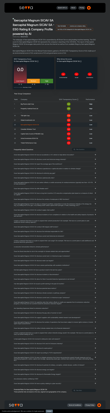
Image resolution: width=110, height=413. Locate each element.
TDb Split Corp (25, 115)
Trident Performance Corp (28, 143)
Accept (49, 411)
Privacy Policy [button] (90, 405)
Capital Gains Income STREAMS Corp (32, 134)
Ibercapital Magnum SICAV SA (30, 124)
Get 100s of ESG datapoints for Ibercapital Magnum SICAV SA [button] (74, 29)
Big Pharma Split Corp (27, 104)
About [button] (73, 7)
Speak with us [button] (62, 7)
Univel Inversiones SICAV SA (29, 138)
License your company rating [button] (77, 26)
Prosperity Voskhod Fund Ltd (29, 108)
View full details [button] (62, 26)
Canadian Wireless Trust (28, 129)
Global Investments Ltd (28, 120)
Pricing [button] (82, 7)
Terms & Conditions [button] (75, 405)
